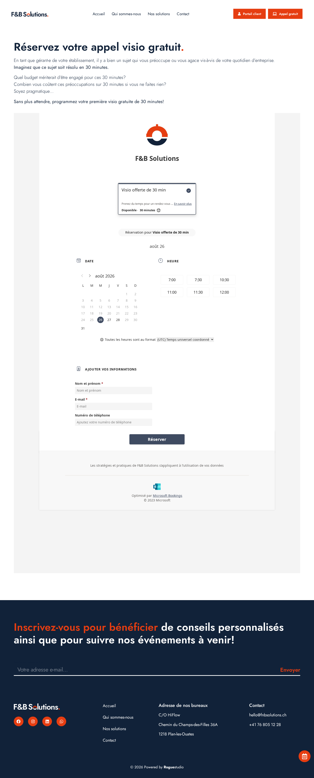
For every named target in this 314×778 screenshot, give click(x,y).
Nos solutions (159, 14)
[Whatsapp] (61, 721)
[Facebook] (18, 721)
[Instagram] (33, 721)
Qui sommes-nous (126, 14)
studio (174, 767)
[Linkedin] (47, 721)
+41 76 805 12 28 (265, 725)
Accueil (99, 14)
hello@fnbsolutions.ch (267, 715)
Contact (183, 14)
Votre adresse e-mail (29, 662)
